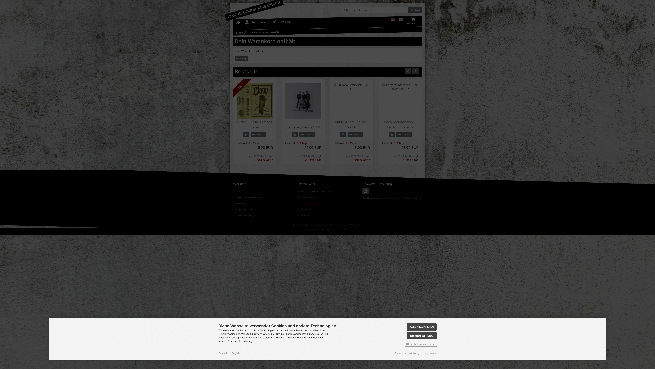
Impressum (430, 353)
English (236, 353)
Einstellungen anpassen (422, 344)
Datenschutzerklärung (407, 353)
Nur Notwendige (421, 335)
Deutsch (223, 353)
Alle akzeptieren (422, 326)
